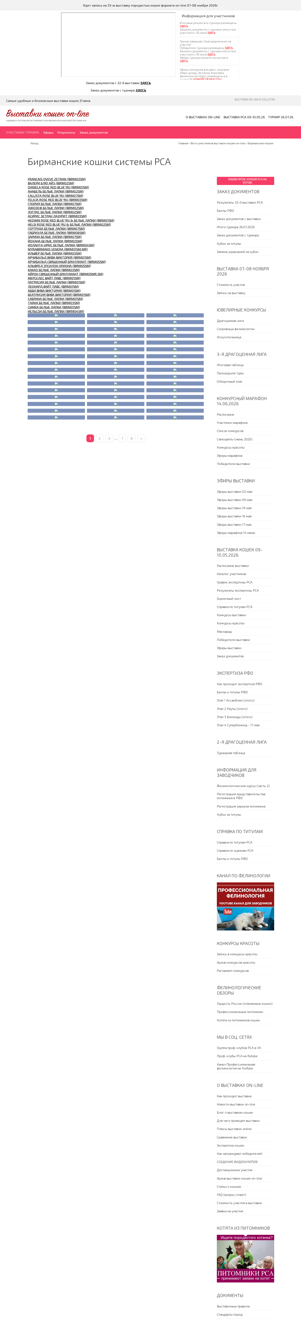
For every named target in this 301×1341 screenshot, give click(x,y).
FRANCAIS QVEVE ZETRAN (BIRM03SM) (57, 179)
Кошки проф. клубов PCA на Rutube (247, 181)
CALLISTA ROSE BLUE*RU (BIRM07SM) (55, 195)
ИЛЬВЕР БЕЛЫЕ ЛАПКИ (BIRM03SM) (54, 253)
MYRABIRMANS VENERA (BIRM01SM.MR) (58, 249)
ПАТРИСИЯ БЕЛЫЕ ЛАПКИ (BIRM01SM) (56, 282)
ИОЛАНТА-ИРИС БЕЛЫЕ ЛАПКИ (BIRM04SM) (61, 245)
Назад (34, 143)
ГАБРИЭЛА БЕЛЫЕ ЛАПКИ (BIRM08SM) (56, 233)
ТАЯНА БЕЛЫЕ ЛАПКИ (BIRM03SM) (54, 303)
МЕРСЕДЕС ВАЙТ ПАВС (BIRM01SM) (54, 278)
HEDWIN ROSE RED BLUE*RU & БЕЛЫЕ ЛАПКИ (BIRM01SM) (71, 220)
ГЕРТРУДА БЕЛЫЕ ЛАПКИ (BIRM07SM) (56, 228)
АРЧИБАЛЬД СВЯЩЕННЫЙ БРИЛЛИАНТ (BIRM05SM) (67, 262)
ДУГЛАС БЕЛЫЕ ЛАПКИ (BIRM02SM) (54, 212)
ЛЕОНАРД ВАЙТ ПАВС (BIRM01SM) (53, 286)
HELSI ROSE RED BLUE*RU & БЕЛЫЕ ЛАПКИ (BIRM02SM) (69, 224)
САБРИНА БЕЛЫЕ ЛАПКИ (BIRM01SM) (55, 299)
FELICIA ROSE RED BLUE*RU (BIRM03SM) (57, 200)
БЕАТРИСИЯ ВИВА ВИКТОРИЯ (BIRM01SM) (59, 295)
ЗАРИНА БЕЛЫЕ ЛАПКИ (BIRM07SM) (54, 237)
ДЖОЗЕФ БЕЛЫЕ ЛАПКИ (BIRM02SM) (56, 208)
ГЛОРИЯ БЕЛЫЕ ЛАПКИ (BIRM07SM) (54, 204)
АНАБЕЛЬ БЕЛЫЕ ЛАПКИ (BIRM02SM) (56, 191)
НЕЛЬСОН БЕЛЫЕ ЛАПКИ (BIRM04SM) (56, 311)
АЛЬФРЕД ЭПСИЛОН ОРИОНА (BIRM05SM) (59, 266)
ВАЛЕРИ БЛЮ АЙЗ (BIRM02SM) (51, 183)
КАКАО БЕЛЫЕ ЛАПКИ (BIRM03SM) (54, 270)
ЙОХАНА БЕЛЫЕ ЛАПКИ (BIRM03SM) (55, 241)
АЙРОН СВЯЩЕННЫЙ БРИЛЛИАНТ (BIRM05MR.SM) (65, 274)
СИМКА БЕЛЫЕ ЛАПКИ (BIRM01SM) (54, 307)
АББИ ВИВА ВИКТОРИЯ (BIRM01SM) (54, 290)
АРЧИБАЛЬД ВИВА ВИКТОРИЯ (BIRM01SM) (59, 257)
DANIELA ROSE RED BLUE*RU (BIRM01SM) (58, 187)
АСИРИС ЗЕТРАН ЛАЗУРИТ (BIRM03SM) (57, 216)
